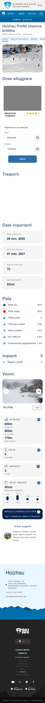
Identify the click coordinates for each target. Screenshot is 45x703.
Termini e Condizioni (22, 666)
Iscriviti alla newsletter (22, 657)
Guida (5, 39)
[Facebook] (33, 682)
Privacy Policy (22, 663)
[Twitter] (19, 682)
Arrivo (6, 132)
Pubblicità (22, 653)
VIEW (37, 408)
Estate (26, 19)
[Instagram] (26, 682)
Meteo (11, 13)
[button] (41, 13)
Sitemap (22, 669)
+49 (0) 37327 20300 (14, 592)
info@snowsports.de (16, 596)
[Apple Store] (30, 688)
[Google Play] (17, 688)
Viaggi (21, 13)
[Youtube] (13, 682)
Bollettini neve (19, 39)
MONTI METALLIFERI (11, 34)
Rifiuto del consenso (22, 675)
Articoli (32, 13)
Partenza (7, 144)
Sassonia (35, 516)
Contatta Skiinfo (23, 650)
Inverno (16, 19)
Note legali (22, 661)
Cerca (22, 159)
